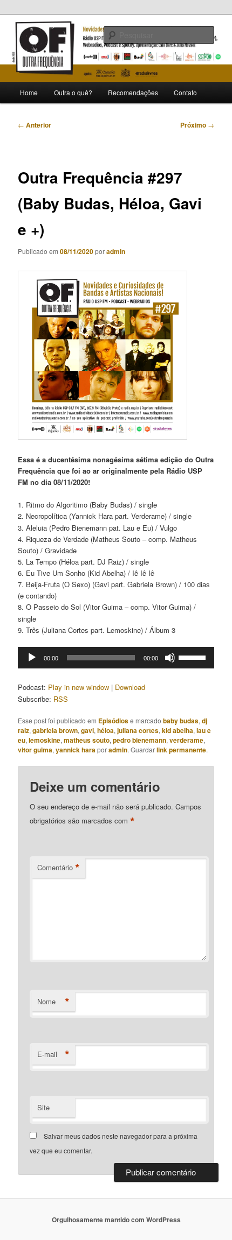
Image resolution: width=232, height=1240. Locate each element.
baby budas (181, 720)
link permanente (181, 750)
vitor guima (35, 750)
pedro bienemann (139, 740)
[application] (116, 657)
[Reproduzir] (31, 657)
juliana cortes (138, 730)
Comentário (58, 867)
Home (29, 92)
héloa (105, 730)
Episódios (113, 720)
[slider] (194, 656)
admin (115, 251)
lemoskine (44, 740)
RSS (60, 699)
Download (130, 687)
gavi (87, 730)
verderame (186, 740)
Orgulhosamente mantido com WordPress (116, 1219)
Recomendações (133, 92)
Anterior (34, 125)
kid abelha (177, 730)
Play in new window (78, 687)
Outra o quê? (73, 92)
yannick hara (75, 750)
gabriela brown (55, 730)
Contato (185, 92)
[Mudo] (170, 657)
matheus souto (87, 740)
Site (43, 1107)
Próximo (197, 125)
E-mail (53, 1054)
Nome (53, 1001)
